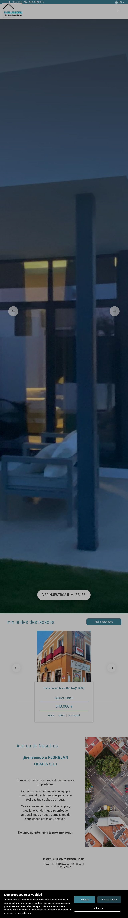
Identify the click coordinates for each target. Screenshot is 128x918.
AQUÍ (34, 906)
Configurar (97, 908)
